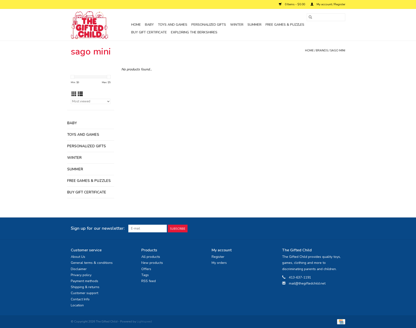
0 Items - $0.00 (295, 4)
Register (218, 256)
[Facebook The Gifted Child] (333, 228)
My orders (219, 262)
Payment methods (84, 281)
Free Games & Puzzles (285, 24)
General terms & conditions (92, 262)
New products (152, 262)
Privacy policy (81, 275)
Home (136, 24)
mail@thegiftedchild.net (307, 283)
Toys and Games (172, 24)
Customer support (84, 293)
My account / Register (330, 4)
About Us (78, 256)
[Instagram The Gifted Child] (341, 228)
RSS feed (148, 281)
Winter (236, 24)
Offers (146, 269)
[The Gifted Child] (100, 24)
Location (77, 305)
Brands (322, 50)
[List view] (80, 94)
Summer (254, 24)
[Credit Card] (340, 321)
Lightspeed (144, 321)
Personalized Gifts (208, 24)
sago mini (337, 50)
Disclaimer (79, 269)
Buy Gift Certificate (149, 32)
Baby (149, 24)
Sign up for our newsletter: (98, 228)
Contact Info (80, 299)
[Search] (310, 17)
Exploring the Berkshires (194, 32)
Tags (145, 275)
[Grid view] (74, 94)
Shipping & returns (85, 287)
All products (150, 256)
